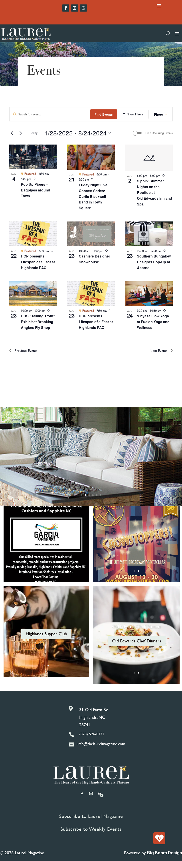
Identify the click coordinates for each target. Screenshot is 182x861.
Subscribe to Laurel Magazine (91, 816)
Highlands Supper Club (46, 633)
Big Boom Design (164, 852)
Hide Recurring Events (159, 133)
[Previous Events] (12, 133)
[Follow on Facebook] (65, 8)
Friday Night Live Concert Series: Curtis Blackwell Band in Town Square (93, 196)
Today (34, 133)
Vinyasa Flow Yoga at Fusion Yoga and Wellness (153, 321)
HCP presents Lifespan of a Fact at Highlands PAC (38, 261)
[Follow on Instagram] (74, 8)
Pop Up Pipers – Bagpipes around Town (35, 190)
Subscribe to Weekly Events (91, 829)
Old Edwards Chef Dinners (136, 627)
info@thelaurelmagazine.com (101, 744)
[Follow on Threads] (83, 8)
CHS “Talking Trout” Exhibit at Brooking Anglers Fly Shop (38, 321)
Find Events (104, 114)
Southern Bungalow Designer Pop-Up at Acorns (154, 261)
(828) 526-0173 (91, 734)
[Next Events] (20, 133)
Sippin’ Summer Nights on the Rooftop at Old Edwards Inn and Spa (154, 192)
